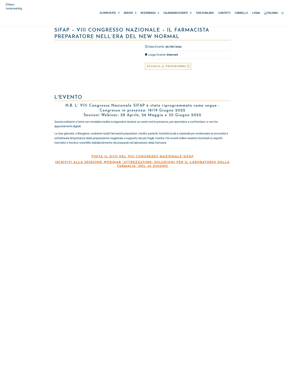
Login (256, 13)
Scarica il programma (167, 66)
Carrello (241, 13)
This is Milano (205, 13)
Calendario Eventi (175, 13)
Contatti (224, 13)
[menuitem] (271, 19)
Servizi (128, 13)
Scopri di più (108, 13)
